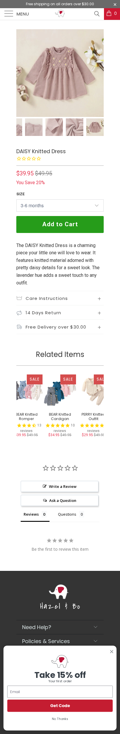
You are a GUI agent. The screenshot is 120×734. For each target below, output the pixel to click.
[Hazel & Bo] (60, 14)
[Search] (96, 14)
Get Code (60, 706)
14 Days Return (43, 313)
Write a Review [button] (63, 486)
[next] (98, 73)
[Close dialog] (111, 651)
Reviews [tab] (31, 514)
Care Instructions (47, 298)
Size (20, 194)
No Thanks (60, 718)
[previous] (22, 73)
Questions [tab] (67, 514)
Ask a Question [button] (62, 500)
